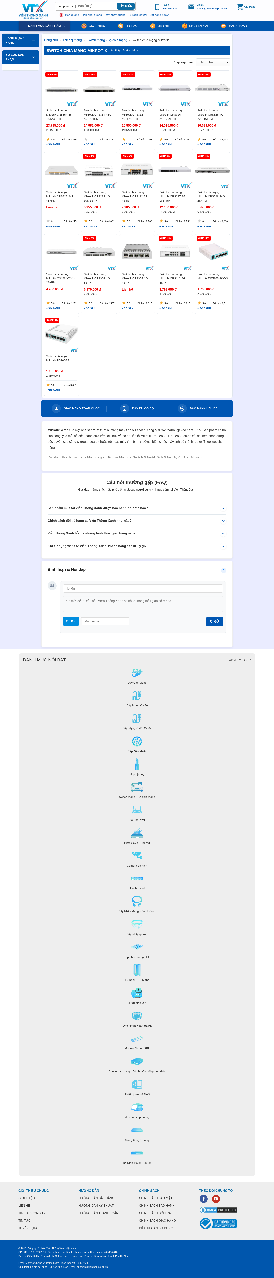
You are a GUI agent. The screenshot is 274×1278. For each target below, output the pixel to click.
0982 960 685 (169, 8)
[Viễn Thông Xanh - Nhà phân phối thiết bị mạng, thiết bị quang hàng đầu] (34, 10)
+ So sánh (53, 144)
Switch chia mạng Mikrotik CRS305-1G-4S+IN (135, 278)
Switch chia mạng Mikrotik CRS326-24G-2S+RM (211, 196)
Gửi (217, 621)
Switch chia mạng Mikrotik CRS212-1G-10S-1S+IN (97, 196)
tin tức (130, 25)
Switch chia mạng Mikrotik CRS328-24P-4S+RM (60, 196)
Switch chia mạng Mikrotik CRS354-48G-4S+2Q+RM (98, 114)
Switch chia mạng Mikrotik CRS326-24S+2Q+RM (170, 114)
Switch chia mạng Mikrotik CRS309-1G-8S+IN (97, 278)
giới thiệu (96, 25)
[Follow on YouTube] (216, 1199)
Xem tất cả (239, 660)
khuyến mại (198, 25)
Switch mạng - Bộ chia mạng (107, 40)
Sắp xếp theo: (184, 62)
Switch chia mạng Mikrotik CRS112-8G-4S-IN (172, 278)
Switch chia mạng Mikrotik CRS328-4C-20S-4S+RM (210, 114)
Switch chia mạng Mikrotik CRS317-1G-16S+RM (173, 196)
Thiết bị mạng (72, 40)
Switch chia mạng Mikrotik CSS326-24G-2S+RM (60, 278)
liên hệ (163, 25)
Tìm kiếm (126, 5)
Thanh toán (237, 25)
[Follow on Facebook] (204, 1199)
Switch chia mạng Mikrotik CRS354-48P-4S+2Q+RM (60, 114)
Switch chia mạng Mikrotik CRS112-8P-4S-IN (135, 196)
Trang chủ (51, 40)
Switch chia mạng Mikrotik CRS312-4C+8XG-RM (133, 114)
